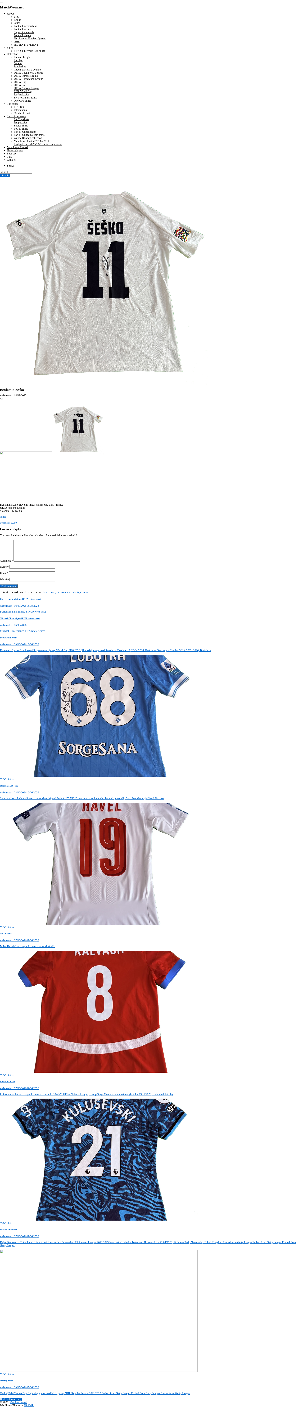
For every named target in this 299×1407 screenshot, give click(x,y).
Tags (9, 156)
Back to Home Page (11, 1399)
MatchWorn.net (18, 1402)
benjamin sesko (8, 522)
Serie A (18, 63)
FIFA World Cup (23, 91)
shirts (3, 516)
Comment (6, 560)
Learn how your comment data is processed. (67, 592)
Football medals (22, 29)
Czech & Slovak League (27, 69)
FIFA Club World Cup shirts (29, 50)
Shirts (10, 47)
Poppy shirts (20, 122)
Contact (11, 159)
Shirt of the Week (16, 116)
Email (4, 573)
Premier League (22, 57)
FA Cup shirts (21, 119)
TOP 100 (19, 106)
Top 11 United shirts (25, 131)
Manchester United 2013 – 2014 (31, 141)
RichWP (29, 1405)
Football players (22, 35)
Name (4, 566)
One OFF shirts (22, 100)
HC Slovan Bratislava (26, 44)
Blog (16, 16)
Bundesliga (20, 66)
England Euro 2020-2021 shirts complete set (38, 144)
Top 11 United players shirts (29, 134)
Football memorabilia (25, 26)
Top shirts (12, 103)
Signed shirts (21, 125)
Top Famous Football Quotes (30, 38)
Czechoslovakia (22, 113)
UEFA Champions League (28, 72)
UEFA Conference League (28, 78)
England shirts (21, 94)
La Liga (18, 60)
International (21, 110)
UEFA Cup (20, 82)
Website (4, 579)
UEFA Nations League (26, 88)
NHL (17, 41)
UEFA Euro (20, 85)
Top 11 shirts (21, 128)
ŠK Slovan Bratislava (25, 97)
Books (17, 19)
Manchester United (17, 147)
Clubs (17, 22)
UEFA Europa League (26, 75)
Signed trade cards (24, 32)
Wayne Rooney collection (28, 138)
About (10, 13)
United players (15, 150)
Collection (12, 54)
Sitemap (11, 153)
